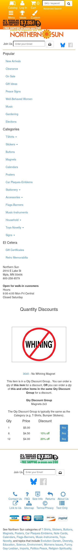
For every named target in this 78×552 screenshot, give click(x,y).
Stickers (11, 144)
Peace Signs (13, 91)
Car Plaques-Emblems (19, 182)
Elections (11, 121)
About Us (63, 499)
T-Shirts (46, 529)
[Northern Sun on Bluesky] (62, 45)
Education (9, 544)
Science (21, 544)
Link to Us (15, 508)
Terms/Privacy (45, 508)
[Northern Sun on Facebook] (43, 482)
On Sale (10, 76)
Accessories (13, 197)
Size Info (37, 499)
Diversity (67, 541)
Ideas (23, 17)
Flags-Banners (14, 205)
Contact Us (15, 499)
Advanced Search (52, 8)
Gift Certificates (15, 250)
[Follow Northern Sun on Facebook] (70, 45)
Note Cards (60, 533)
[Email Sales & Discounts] (50, 44)
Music (9, 106)
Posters (10, 174)
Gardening (12, 114)
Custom (35, 17)
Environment (34, 544)
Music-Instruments (17, 212)
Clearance (12, 68)
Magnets (11, 159)
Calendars (12, 167)
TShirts (10, 137)
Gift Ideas (11, 84)
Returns (50, 499)
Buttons (10, 152)
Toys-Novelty (14, 227)
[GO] (68, 3)
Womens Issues (53, 544)
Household (12, 220)
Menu (11, 17)
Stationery (12, 189)
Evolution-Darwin (51, 541)
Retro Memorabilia (17, 257)
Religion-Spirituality (60, 548)
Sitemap (29, 508)
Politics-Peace (38, 548)
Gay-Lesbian (10, 548)
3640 (26, 373)
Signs (9, 235)
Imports (24, 548)
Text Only (62, 508)
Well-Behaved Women (19, 99)
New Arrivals (13, 61)
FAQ (27, 499)
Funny (68, 544)
